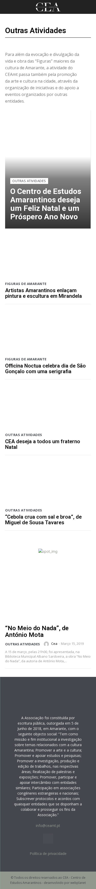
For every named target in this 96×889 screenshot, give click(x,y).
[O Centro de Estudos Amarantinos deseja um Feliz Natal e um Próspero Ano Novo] (48, 170)
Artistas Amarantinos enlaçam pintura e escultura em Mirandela (43, 293)
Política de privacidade (48, 853)
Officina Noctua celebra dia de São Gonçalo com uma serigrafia (45, 368)
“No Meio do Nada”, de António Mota (37, 631)
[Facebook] (48, 839)
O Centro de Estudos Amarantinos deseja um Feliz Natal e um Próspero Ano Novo (45, 204)
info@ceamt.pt (48, 825)
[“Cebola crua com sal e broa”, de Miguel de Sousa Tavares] (48, 483)
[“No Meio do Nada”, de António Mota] (48, 594)
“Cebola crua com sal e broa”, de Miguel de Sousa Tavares (43, 520)
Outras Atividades (29, 181)
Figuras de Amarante (26, 283)
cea (54, 643)
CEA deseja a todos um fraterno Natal (42, 444)
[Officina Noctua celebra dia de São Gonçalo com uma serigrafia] (48, 332)
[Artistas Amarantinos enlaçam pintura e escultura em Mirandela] (48, 256)
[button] (9, 7)
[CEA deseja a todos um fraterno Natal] (48, 407)
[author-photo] (47, 644)
